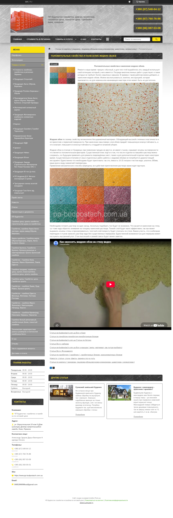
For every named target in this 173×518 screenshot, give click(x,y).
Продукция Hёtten (21, 153)
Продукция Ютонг (21, 157)
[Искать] (156, 39)
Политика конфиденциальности (116, 500)
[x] (54, 368)
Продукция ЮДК (21, 143)
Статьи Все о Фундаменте (61, 351)
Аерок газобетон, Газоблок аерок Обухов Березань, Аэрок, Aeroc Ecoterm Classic (25, 240)
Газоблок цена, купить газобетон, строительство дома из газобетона (26, 222)
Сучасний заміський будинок (88, 387)
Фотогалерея (17, 60)
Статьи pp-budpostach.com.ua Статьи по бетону (70, 340)
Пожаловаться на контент (94, 500)
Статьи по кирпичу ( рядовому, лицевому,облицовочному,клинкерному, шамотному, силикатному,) (96, 49)
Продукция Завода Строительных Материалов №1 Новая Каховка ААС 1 (25, 164)
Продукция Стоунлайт (23, 79)
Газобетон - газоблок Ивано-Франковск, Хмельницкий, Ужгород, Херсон (23, 305)
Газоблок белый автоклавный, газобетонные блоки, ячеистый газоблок (24, 322)
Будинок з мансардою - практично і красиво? (144, 388)
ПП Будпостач (17, 217)
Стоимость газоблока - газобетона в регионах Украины (23, 72)
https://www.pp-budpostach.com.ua (28, 475)
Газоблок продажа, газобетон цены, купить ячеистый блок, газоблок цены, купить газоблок (25, 271)
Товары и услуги (64, 39)
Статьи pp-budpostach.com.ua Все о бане (67, 333)
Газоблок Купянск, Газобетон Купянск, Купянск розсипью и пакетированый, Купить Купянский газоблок (26, 251)
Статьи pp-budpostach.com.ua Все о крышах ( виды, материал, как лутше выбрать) (86, 347)
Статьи (14, 207)
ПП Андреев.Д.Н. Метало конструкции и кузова (24, 177)
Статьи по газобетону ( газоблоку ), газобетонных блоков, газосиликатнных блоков (86, 355)
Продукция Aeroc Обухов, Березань (25, 85)
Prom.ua (98, 498)
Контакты (96, 39)
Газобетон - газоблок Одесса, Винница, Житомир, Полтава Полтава (24, 295)
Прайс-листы (17, 198)
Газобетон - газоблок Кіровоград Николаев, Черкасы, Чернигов (25, 313)
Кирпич (17, 124)
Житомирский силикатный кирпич (25, 108)
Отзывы (15, 344)
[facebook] (51, 368)
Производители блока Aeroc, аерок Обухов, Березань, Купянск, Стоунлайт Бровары (26, 100)
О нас (83, 39)
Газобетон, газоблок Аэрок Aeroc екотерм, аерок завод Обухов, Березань (25, 231)
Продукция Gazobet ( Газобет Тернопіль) (26, 130)
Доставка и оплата (19, 353)
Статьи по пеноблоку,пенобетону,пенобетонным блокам (74, 336)
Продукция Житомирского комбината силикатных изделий (25, 117)
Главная (17, 39)
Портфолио (16, 55)
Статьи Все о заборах (59, 344)
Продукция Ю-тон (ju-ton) (24, 172)
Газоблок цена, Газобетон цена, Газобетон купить (25, 280)
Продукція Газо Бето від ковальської (24, 192)
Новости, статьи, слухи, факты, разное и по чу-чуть (72, 358)
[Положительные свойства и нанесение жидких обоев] (62, 75)
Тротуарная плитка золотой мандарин (25, 184)
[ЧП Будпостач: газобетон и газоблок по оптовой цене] (27, 19)
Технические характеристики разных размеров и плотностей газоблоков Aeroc (25, 331)
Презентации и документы (23, 212)
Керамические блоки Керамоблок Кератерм (23, 137)
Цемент (17, 148)
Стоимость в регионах (38, 39)
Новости (15, 202)
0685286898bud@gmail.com (25, 484)
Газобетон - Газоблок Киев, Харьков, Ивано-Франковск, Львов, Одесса (26, 262)
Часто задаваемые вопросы (23, 348)
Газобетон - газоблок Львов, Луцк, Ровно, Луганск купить (26, 287)
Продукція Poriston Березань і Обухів (26, 92)
